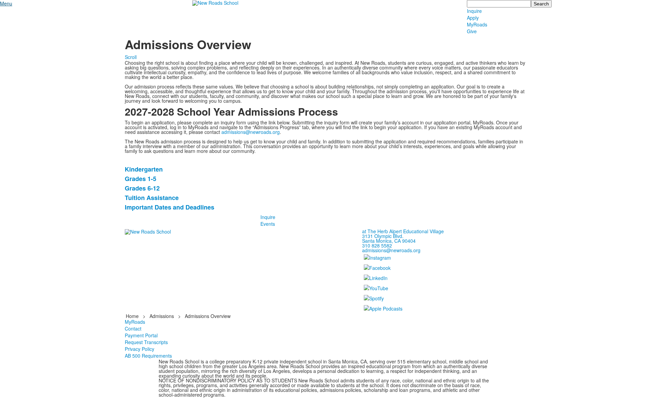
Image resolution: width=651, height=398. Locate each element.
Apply (473, 17)
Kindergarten (144, 169)
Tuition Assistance (152, 197)
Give (472, 31)
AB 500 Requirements (148, 355)
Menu (6, 3)
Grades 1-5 (140, 178)
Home (133, 316)
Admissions (162, 316)
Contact (133, 328)
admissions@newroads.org (250, 131)
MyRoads (477, 24)
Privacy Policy (139, 348)
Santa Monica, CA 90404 (389, 240)
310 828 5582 (377, 245)
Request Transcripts (146, 342)
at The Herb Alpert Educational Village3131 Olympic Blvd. (403, 233)
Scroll (131, 57)
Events (267, 223)
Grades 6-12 (142, 188)
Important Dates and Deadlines (169, 207)
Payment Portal (141, 335)
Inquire (474, 10)
